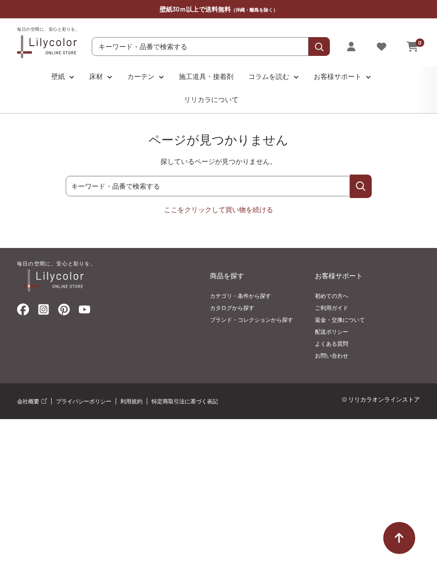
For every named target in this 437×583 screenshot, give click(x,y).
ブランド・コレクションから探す (251, 319)
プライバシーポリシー (83, 401)
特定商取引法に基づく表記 (184, 401)
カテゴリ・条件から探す (240, 295)
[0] (413, 46)
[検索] (319, 46)
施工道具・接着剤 (206, 76)
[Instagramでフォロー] (44, 312)
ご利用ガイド (331, 307)
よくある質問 (331, 343)
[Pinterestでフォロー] (64, 311)
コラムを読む (268, 76)
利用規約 (131, 401)
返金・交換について (340, 319)
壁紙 (58, 76)
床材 (96, 76)
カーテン (140, 76)
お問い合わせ (331, 355)
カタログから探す (232, 307)
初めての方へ (331, 295)
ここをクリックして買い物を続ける (218, 209)
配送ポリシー (331, 331)
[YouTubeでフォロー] (84, 312)
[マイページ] (351, 46)
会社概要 (29, 401)
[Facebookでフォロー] (23, 311)
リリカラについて (211, 99)
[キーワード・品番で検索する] (361, 186)
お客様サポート (337, 76)
